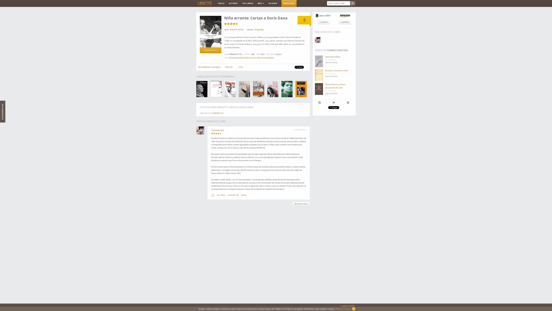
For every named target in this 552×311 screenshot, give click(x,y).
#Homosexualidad (265, 57)
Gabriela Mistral (337, 50)
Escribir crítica (302, 204)
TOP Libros (247, 3)
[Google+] (348, 102)
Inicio (221, 3)
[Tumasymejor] (318, 40)
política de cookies (342, 309)
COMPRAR (324, 22)
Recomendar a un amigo (209, 67)
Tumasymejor (217, 130)
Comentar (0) (233, 195)
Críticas (229, 67)
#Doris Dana (250, 57)
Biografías (259, 29)
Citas (240, 67)
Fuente (244, 195)
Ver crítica (221, 195)
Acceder (273, 3)
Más (260, 3)
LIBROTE (204, 3)
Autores (233, 3)
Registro (289, 3)
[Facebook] (320, 102)
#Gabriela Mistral (237, 57)
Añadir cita (218, 113)
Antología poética (332, 56)
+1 (213, 195)
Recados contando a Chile (336, 70)
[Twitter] (334, 102)
